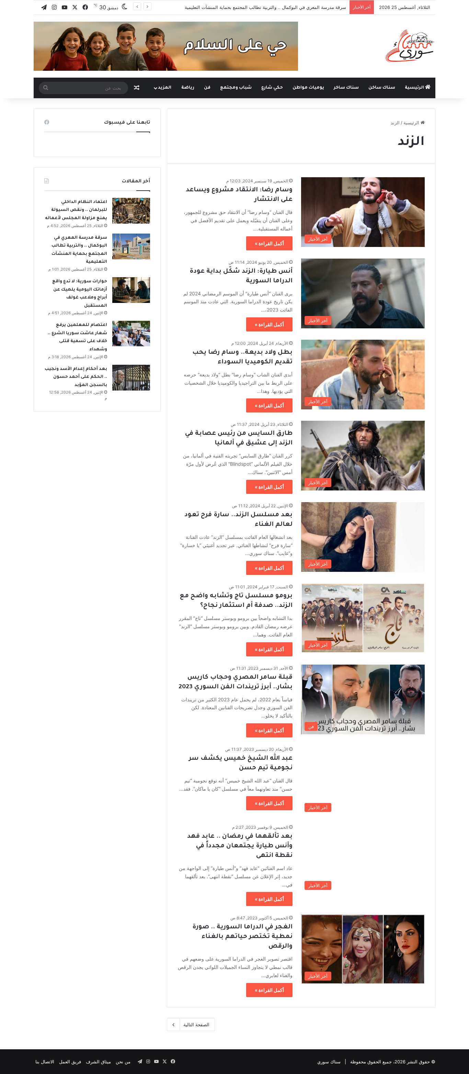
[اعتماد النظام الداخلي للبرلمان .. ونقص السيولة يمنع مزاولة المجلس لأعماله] (131, 211)
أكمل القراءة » (269, 243)
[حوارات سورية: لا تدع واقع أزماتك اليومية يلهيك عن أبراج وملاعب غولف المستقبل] (131, 290)
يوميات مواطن (308, 88)
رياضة (187, 88)
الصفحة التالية (196, 1024)
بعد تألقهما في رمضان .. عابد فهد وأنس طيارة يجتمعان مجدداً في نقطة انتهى (240, 846)
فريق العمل (70, 1061)
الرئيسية (415, 88)
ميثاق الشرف (98, 1061)
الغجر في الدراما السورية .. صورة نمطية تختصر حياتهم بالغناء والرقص (242, 937)
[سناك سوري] (410, 46)
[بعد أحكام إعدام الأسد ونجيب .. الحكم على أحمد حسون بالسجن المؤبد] (131, 378)
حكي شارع (272, 88)
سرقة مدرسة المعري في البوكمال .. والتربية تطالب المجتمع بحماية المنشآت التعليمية (265, 7)
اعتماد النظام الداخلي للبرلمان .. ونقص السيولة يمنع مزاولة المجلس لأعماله (76, 210)
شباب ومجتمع (236, 88)
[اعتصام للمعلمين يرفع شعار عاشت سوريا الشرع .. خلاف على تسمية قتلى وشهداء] (131, 334)
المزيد (164, 88)
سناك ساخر (346, 88)
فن (207, 88)
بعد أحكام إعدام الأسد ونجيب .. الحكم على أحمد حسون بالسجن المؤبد (76, 377)
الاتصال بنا (44, 1061)
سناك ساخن (381, 88)
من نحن (123, 1061)
